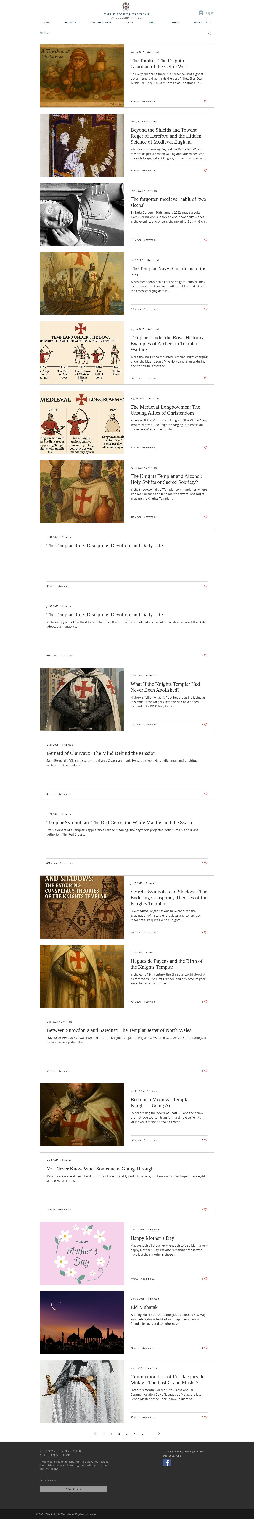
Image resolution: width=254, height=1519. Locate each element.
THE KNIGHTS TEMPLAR (127, 14)
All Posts (45, 33)
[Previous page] (103, 1433)
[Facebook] (167, 1462)
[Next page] (150, 1433)
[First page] (95, 1433)
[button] (209, 34)
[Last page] (158, 1433)
